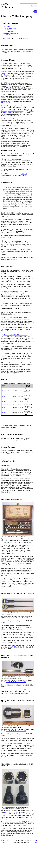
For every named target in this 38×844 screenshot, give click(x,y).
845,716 (4, 390)
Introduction (6, 26)
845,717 (4, 396)
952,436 (4, 412)
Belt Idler (6, 75)
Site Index (35, 841)
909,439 (4, 404)
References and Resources (10, 33)
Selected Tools (7, 35)
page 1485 (19, 231)
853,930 (4, 401)
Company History (12, 28)
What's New (6, 38)
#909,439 (24, 174)
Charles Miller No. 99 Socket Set (20, 618)
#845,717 (15, 94)
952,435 (4, 407)
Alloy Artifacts (7, 5)
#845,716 (6, 88)
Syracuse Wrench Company (16, 111)
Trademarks (10, 31)
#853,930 (4, 102)
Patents (9, 30)
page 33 (28, 221)
